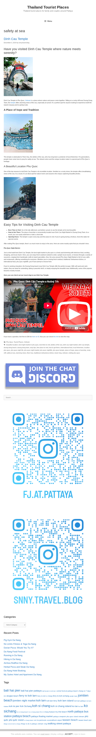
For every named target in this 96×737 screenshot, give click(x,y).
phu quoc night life (17, 350)
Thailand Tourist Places (48, 7)
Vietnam (28, 100)
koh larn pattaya (80, 701)
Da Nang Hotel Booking (15, 670)
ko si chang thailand (47, 712)
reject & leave (79, 734)
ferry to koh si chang (44, 696)
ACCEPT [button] (69, 734)
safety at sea (11, 353)
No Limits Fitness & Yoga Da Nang (20, 644)
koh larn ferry (51, 701)
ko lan (75, 706)
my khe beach (61, 712)
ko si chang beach (22, 712)
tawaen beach (70, 720)
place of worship (80, 350)
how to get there (54, 347)
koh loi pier (14, 706)
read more (44, 734)
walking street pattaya (59, 723)
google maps (73, 696)
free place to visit (42, 347)
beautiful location (12, 345)
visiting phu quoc (74, 353)
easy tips (33, 347)
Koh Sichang (26, 706)
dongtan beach (12, 696)
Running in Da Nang (13, 655)
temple (13, 103)
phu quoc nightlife (46, 350)
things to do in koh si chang (12, 724)
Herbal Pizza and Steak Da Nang (19, 667)
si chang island (28, 720)
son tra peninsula (40, 720)
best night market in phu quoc (29, 345)
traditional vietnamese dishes (44, 353)
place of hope (69, 350)
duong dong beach (10, 347)
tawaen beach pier (85, 720)
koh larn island (66, 700)
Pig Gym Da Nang (12, 640)
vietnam (65, 353)
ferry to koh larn (28, 695)
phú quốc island (16, 720)
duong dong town (23, 347)
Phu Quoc (9, 342)
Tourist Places (18, 342)
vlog (45, 724)
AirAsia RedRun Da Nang (15, 663)
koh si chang (41, 706)
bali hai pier (12, 690)
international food (66, 347)
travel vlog (58, 353)
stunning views (21, 353)
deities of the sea (56, 345)
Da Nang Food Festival (14, 651)
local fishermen (78, 347)
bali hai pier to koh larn (49, 691)
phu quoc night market (31, 350)
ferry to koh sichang (61, 696)
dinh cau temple (83, 345)
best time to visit (44, 345)
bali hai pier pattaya (31, 690)
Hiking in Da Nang (12, 659)
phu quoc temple (58, 350)
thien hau (30, 353)
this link (55, 337)
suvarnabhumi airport (54, 720)
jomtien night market (24, 700)
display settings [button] (57, 734)
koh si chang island (61, 706)
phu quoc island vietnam (75, 716)
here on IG (35, 337)
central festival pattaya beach (67, 691)
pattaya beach (21, 716)
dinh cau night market (70, 345)
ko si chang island (34, 712)
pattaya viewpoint (59, 716)
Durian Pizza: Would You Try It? (19, 648)
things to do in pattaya (29, 724)
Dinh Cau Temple (16, 39)
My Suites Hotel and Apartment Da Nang (23, 674)
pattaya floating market (42, 716)
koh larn (41, 700)
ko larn (80, 706)
